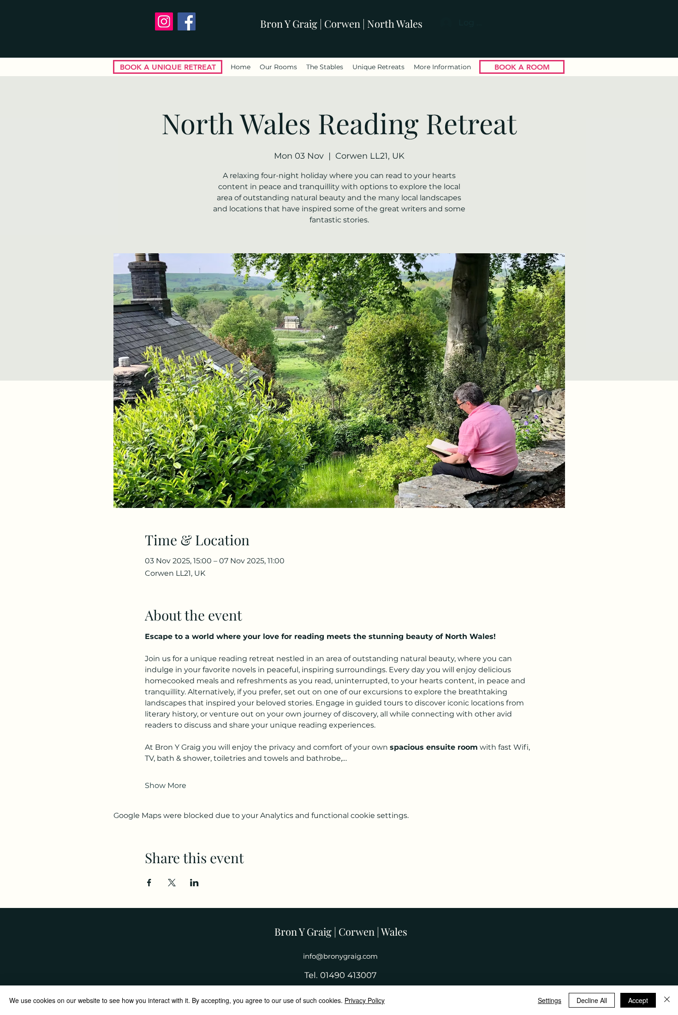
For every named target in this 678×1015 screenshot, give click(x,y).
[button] (442, 67)
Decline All (592, 1000)
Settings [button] (549, 1000)
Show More (165, 785)
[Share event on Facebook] (149, 882)
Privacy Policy (365, 1000)
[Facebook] (187, 21)
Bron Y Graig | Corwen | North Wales (341, 23)
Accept (638, 1000)
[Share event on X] (171, 882)
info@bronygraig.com (340, 956)
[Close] (666, 1000)
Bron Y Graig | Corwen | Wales (340, 931)
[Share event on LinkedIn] (194, 882)
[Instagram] (164, 21)
